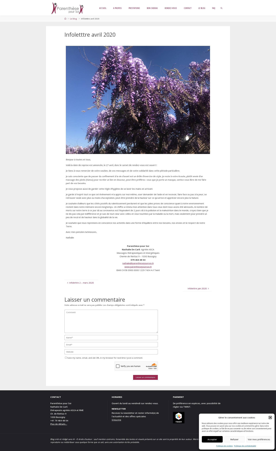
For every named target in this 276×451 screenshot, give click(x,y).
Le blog (73, 18)
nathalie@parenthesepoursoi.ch (138, 263)
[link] (222, 8)
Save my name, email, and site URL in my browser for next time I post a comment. (105, 358)
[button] (270, 417)
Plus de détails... (58, 424)
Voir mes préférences (259, 439)
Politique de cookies (224, 446)
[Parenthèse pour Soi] (67, 7)
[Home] (65, 18)
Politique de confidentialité (245, 446)
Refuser (234, 439)
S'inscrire (116, 419)
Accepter (212, 439)
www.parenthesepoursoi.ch (138, 266)
